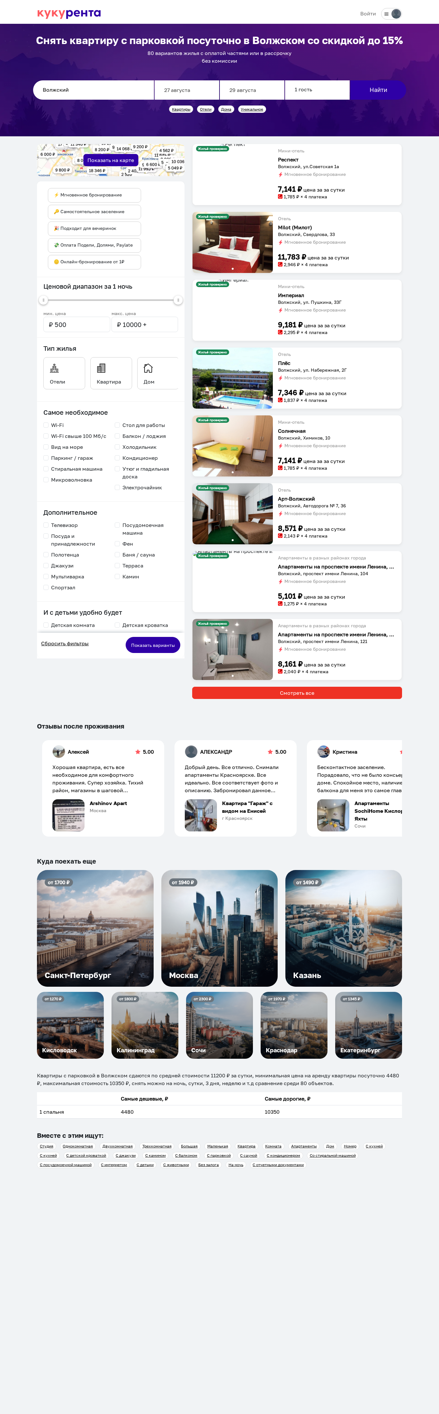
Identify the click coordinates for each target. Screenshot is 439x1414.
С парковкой (219, 1155)
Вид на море (67, 447)
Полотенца (65, 554)
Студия (46, 1146)
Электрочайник (142, 487)
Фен (127, 543)
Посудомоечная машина (143, 529)
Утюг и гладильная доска (145, 473)
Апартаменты (304, 1146)
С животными (176, 1164)
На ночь (235, 1164)
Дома (226, 109)
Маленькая (217, 1146)
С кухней (374, 1146)
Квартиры (181, 109)
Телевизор (64, 525)
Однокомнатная (78, 1146)
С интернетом (114, 1164)
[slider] (43, 299)
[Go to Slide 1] (233, 145)
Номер (350, 1146)
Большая (189, 1146)
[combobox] (93, 90)
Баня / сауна (138, 554)
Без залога (208, 1164)
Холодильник (139, 447)
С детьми (145, 1164)
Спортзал (63, 587)
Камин (130, 576)
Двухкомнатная (118, 1146)
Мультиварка (67, 576)
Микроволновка (71, 479)
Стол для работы (143, 425)
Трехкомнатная (157, 1146)
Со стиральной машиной (333, 1155)
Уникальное (252, 109)
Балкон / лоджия (144, 436)
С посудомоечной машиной (66, 1164)
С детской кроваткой (86, 1155)
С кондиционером (283, 1155)
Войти (368, 13)
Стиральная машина (77, 469)
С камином (155, 1155)
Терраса (132, 565)
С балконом (186, 1155)
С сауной (248, 1155)
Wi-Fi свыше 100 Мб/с (78, 436)
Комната (273, 1146)
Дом (330, 1146)
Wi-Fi (57, 425)
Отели (205, 109)
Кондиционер (140, 458)
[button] (233, 146)
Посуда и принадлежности (73, 540)
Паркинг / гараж (72, 458)
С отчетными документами (278, 1164)
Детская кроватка (145, 625)
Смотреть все (297, 693)
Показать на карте (110, 160)
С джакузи (126, 1155)
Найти (378, 89)
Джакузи (62, 565)
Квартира (246, 1146)
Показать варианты (153, 645)
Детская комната (73, 625)
